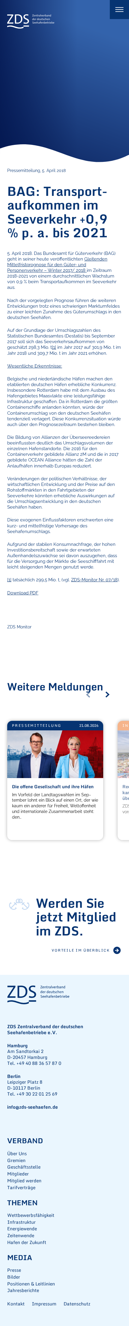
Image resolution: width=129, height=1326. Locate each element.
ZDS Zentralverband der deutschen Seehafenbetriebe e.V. (31, 21)
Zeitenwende (20, 1235)
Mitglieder (18, 1173)
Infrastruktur (21, 1222)
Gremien (16, 1160)
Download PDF (22, 592)
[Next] (109, 694)
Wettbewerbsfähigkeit (30, 1215)
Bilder (13, 1277)
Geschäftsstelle (23, 1167)
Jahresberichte (23, 1290)
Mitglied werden (24, 1180)
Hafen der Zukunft (26, 1242)
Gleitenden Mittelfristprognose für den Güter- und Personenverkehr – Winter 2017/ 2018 (57, 264)
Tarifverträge (21, 1187)
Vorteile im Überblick (81, 950)
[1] (54, 347)
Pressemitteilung (36, 725)
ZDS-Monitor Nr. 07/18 (94, 579)
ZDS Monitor (19, 626)
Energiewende (22, 1228)
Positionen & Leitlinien (31, 1283)
